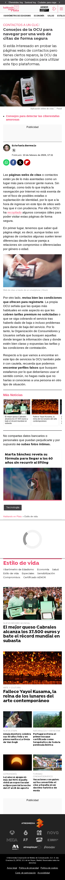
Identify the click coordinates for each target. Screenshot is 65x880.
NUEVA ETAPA (10, 731)
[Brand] (15, 8)
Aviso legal (12, 868)
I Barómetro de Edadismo (17, 16)
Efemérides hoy (16, 2)
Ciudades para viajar (47, 2)
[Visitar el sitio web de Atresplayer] (32, 847)
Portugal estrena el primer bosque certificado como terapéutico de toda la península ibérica (46, 739)
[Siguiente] (59, 2)
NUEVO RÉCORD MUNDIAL (16, 623)
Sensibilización (46, 573)
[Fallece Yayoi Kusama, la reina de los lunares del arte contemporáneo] (45, 406)
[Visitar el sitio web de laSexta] (25, 832)
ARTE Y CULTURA (12, 687)
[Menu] (61, 8)
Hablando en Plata (12, 516)
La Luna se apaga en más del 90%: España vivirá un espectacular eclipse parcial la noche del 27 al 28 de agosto (17, 783)
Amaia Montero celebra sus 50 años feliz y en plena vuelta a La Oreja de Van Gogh (17, 738)
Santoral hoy (30, 2)
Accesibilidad (44, 873)
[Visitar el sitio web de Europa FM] (52, 840)
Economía (39, 16)
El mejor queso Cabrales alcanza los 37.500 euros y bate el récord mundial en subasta (31, 634)
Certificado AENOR (34, 577)
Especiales (28, 573)
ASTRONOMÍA (10, 774)
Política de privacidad (29, 868)
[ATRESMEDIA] (32, 823)
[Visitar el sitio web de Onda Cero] (39, 840)
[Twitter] (14, 150)
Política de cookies (49, 868)
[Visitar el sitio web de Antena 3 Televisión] (12, 832)
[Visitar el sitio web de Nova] (52, 832)
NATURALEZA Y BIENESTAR (46, 731)
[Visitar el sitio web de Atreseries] (25, 840)
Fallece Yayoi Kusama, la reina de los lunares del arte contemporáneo (29, 696)
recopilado (14, 212)
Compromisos (11, 577)
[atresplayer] (54, 9)
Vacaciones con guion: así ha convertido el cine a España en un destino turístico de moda (46, 785)
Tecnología (12, 507)
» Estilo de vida (30, 516)
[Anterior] (5, 2)
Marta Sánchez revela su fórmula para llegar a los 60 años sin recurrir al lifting (29, 458)
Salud (50, 16)
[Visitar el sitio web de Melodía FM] (15, 847)
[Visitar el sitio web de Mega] (12, 840)
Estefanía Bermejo (24, 145)
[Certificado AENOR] (44, 9)
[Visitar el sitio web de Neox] (39, 832)
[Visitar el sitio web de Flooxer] (49, 847)
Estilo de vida (21, 564)
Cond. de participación (25, 873)
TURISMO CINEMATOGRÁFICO (43, 775)
